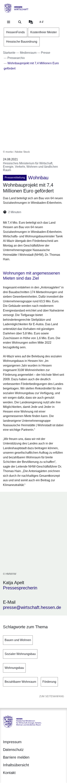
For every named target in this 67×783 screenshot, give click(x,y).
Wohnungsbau (14, 667)
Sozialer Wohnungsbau (20, 654)
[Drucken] (56, 212)
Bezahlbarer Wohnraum (20, 681)
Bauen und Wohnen (18, 640)
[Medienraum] (31, 22)
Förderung (49, 681)
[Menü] (8, 22)
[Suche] (20, 22)
